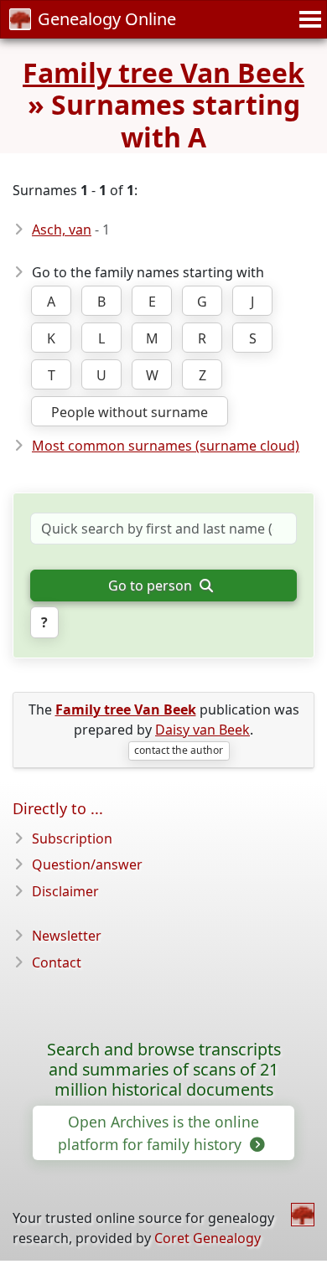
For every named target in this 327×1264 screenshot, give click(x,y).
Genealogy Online (107, 19)
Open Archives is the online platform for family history (158, 1132)
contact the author (178, 750)
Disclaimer (65, 891)
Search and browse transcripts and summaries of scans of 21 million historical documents (164, 1069)
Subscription (72, 838)
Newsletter (66, 935)
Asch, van (61, 229)
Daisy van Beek (202, 729)
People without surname (129, 412)
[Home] (302, 1214)
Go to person (151, 585)
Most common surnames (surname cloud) (165, 445)
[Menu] (307, 19)
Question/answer (87, 864)
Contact (56, 962)
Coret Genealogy (207, 1238)
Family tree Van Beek (163, 72)
